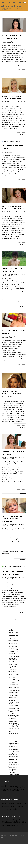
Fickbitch (21, 835)
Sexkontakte (11, 42)
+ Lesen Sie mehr (20, 69)
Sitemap (3, 793)
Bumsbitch (3, 837)
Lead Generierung (13, 835)
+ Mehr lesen (23, 72)
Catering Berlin (4, 835)
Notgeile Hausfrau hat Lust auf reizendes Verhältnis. (12, 518)
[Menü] (25, 3)
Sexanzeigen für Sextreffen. (18, 41)
